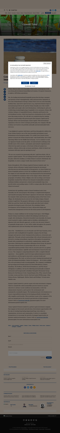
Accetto (34, 82)
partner (48, 75)
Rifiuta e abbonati (47, 63)
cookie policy (20, 75)
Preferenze (25, 82)
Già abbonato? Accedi (30, 86)
